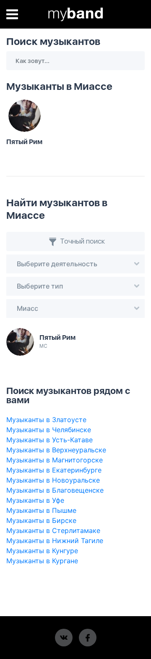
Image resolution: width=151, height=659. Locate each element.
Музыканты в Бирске (41, 520)
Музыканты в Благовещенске (55, 490)
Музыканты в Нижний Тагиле (54, 540)
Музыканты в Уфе (35, 500)
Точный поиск (81, 241)
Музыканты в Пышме (41, 510)
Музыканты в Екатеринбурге (54, 470)
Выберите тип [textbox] (40, 286)
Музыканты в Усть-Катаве (49, 440)
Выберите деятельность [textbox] (57, 264)
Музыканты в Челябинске (48, 429)
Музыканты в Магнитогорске (54, 460)
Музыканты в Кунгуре (42, 550)
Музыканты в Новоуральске (53, 480)
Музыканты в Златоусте (46, 419)
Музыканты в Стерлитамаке (53, 530)
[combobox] (75, 264)
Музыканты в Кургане (42, 561)
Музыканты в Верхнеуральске (56, 450)
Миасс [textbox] (27, 308)
